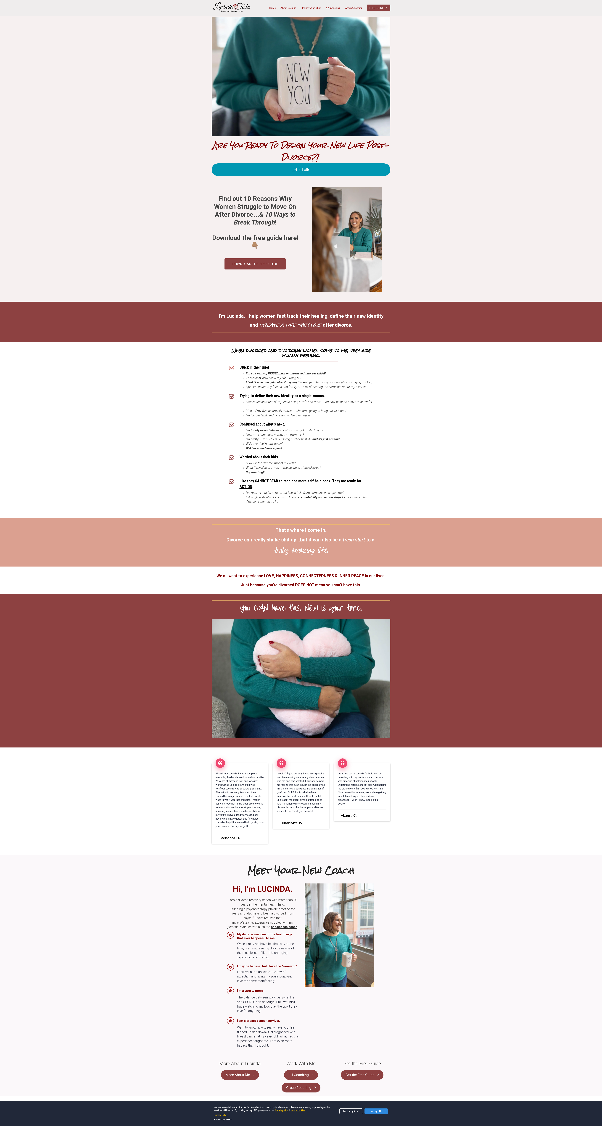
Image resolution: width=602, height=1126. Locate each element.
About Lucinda (288, 7)
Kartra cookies (298, 1110)
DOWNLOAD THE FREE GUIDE (255, 264)
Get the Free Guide (360, 1075)
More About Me (238, 1075)
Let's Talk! (301, 169)
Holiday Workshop (311, 7)
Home (272, 7)
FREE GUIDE (376, 7)
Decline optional (351, 1111)
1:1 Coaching (333, 7)
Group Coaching (353, 7)
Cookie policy (281, 1110)
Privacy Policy (220, 1115)
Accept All (376, 1111)
